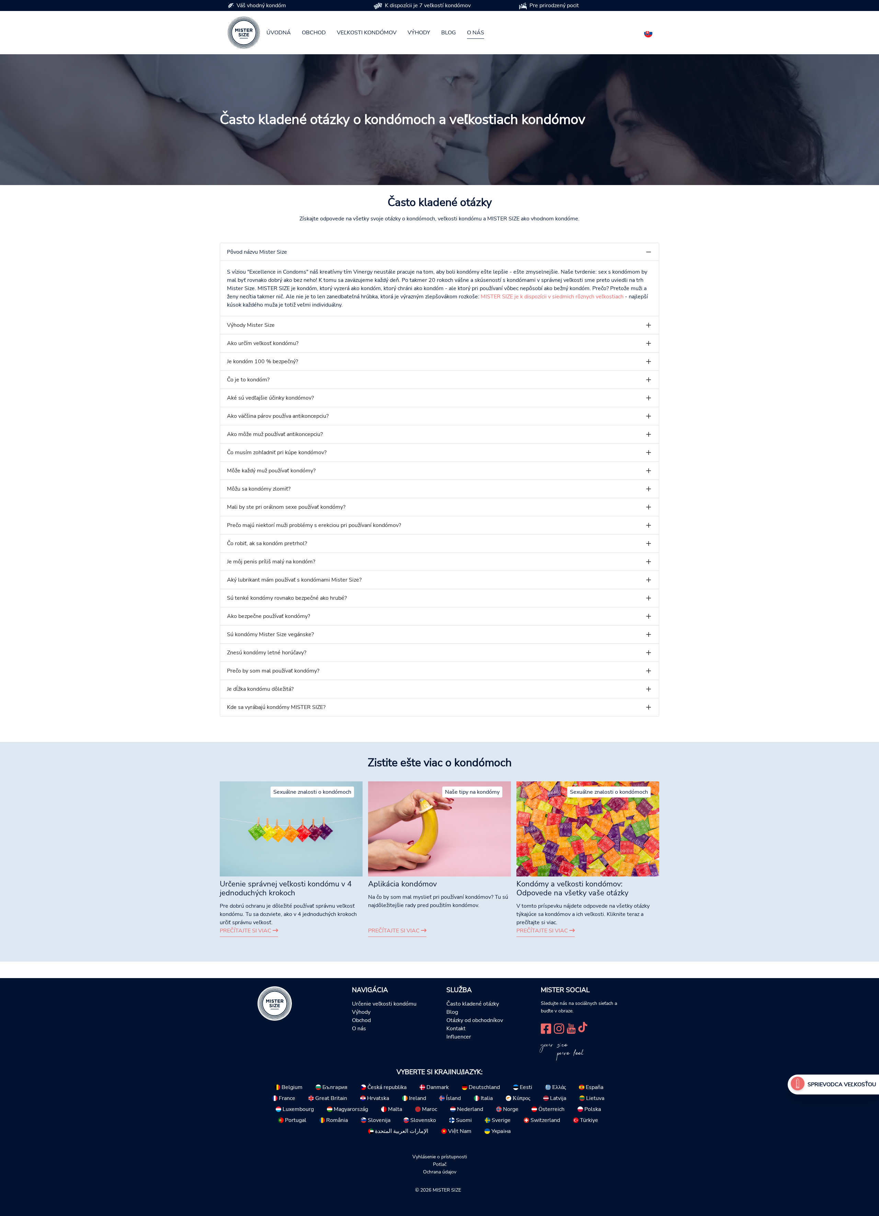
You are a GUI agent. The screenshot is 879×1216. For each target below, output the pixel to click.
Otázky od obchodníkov (474, 1020)
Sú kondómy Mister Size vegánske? (270, 634)
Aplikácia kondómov (402, 884)
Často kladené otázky (472, 1004)
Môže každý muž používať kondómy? (271, 470)
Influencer (458, 1037)
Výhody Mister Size (251, 325)
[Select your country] (648, 32)
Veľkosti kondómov (367, 32)
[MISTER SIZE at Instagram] (559, 1028)
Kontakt (456, 1028)
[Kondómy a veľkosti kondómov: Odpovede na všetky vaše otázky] (587, 828)
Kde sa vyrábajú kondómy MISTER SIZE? (276, 707)
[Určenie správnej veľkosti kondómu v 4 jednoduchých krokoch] (291, 828)
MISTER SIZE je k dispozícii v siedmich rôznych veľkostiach (552, 296)
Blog (448, 32)
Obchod (314, 32)
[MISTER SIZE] (275, 1003)
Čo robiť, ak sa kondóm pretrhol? (267, 543)
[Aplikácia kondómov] (439, 828)
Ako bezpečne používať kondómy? (268, 616)
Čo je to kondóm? (248, 379)
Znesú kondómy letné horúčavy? (266, 652)
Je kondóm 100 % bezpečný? (262, 361)
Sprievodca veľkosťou (842, 1084)
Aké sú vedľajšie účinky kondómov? (270, 398)
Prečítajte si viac (246, 930)
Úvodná (278, 32)
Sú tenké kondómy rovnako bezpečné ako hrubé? (287, 598)
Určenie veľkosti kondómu (384, 1004)
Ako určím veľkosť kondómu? (262, 343)
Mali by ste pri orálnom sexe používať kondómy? (286, 507)
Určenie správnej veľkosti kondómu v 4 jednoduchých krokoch (286, 888)
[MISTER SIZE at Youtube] (571, 1028)
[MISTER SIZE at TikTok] (582, 1028)
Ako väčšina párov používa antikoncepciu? (278, 416)
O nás (475, 32)
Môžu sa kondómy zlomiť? (258, 489)
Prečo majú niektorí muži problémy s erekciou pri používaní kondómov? (314, 525)
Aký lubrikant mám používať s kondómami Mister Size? (294, 580)
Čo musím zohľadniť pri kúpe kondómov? (277, 452)
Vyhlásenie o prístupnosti (439, 1156)
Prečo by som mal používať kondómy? (273, 671)
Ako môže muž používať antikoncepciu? (275, 434)
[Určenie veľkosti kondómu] (798, 1084)
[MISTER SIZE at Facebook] (546, 1028)
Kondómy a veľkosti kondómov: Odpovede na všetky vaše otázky (572, 888)
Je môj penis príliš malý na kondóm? (271, 561)
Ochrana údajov (439, 1171)
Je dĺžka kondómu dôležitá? (260, 689)
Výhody (419, 32)
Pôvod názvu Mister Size (257, 252)
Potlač (439, 1164)
